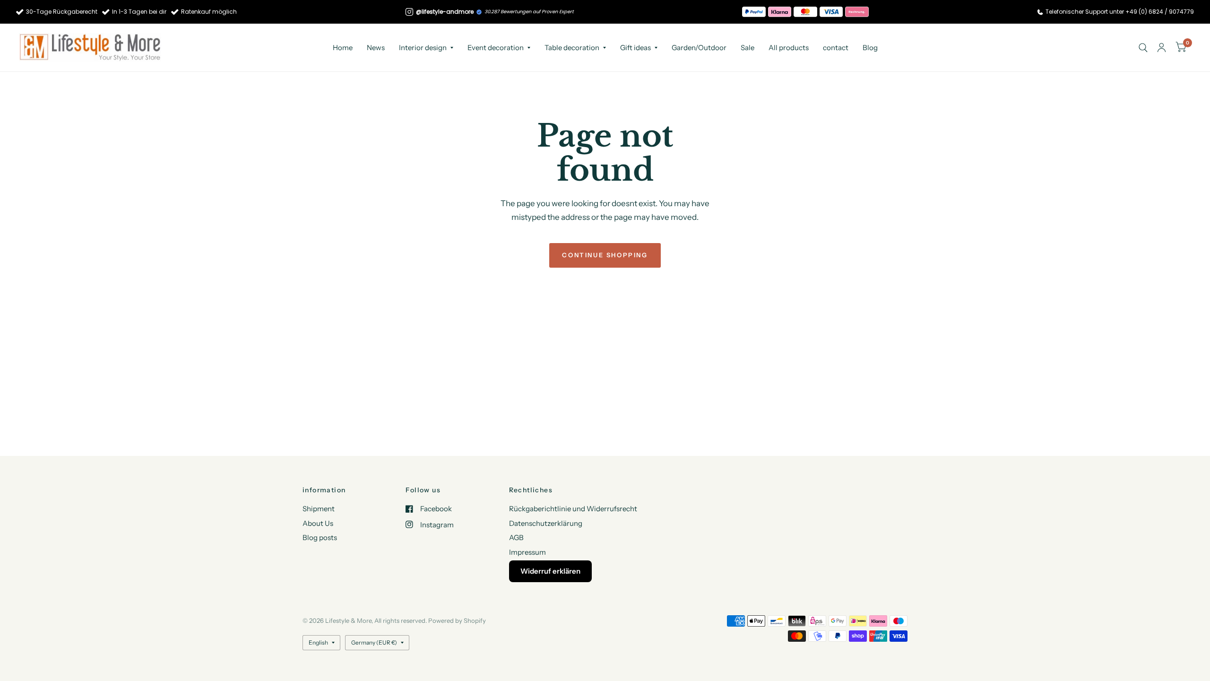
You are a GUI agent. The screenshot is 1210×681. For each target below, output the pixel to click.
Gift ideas (635, 47)
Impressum (527, 552)
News (376, 47)
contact (835, 47)
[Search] (1143, 47)
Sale (747, 47)
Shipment (318, 508)
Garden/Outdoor (699, 47)
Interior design (423, 47)
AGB (516, 537)
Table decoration (571, 47)
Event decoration (495, 47)
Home (343, 47)
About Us (317, 523)
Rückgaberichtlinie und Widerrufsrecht (573, 508)
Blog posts (319, 537)
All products (789, 47)
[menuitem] (343, 48)
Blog (870, 47)
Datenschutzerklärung (545, 523)
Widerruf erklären (550, 571)
